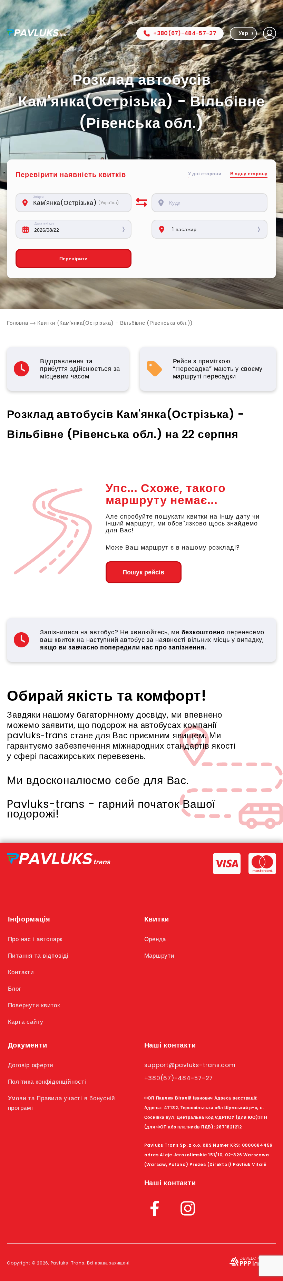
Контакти (21, 972)
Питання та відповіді (38, 955)
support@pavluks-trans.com (190, 1065)
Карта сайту (25, 1022)
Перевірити (73, 258)
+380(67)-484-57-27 (184, 33)
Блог (14, 989)
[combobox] (78, 203)
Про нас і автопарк (35, 939)
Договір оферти (31, 1065)
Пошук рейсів (143, 572)
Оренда (155, 939)
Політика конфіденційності (47, 1081)
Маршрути (159, 955)
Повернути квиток (34, 1005)
